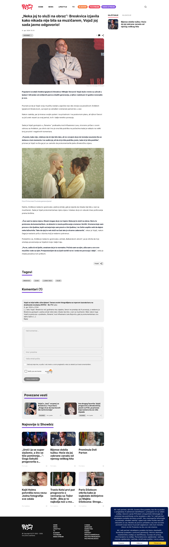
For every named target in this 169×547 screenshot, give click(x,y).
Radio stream (108, 7)
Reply (26, 319)
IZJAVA (37, 280)
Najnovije (126, 15)
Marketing (88, 529)
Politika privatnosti (92, 536)
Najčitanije (113, 15)
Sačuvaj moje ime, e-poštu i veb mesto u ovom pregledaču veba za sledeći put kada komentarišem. (59, 364)
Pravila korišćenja (91, 534)
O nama (87, 525)
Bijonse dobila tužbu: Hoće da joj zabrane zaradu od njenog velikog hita (62, 454)
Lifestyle (63, 7)
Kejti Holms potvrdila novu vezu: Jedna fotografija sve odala (34, 494)
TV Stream (94, 7)
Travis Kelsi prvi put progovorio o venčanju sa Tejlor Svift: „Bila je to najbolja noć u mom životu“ (62, 497)
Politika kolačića (91, 538)
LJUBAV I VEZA (47, 280)
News (50, 7)
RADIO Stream (58, 536)
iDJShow (82, 7)
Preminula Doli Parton (88, 451)
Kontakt (87, 533)
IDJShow (56, 533)
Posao (86, 531)
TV (73, 7)
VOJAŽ (58, 280)
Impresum (88, 527)
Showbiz (26, 35)
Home (40, 7)
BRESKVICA (26, 280)
